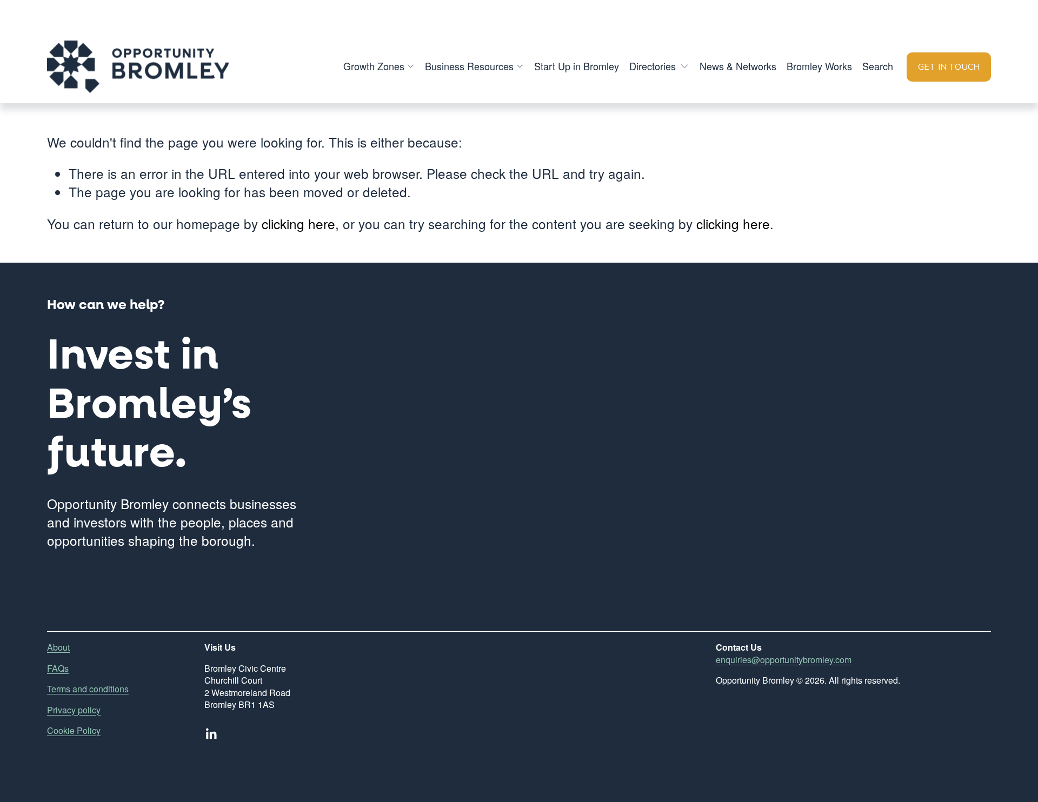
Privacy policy (74, 710)
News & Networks (738, 66)
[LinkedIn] (210, 733)
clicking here (298, 223)
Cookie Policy (74, 731)
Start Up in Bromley (576, 66)
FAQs (58, 668)
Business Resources (469, 66)
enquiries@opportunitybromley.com (783, 660)
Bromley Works (819, 66)
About (58, 647)
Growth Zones (373, 66)
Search (877, 66)
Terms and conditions (88, 689)
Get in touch (949, 67)
